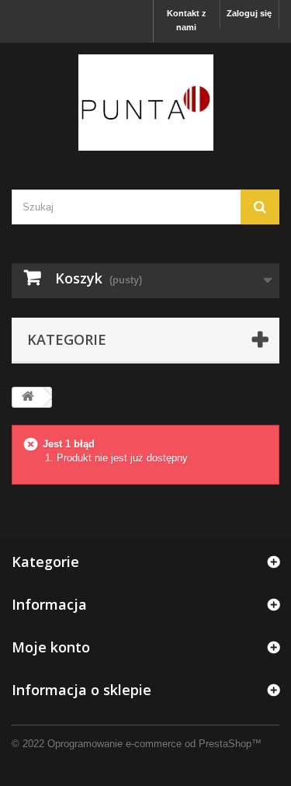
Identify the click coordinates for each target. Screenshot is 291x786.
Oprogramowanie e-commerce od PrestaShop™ (154, 743)
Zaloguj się (249, 13)
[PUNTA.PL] (145, 102)
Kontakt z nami (186, 20)
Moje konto (51, 647)
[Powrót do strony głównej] (28, 397)
